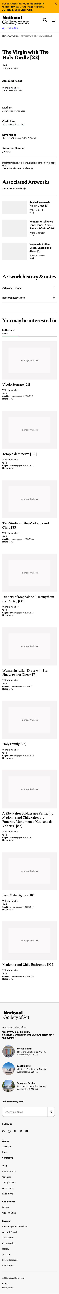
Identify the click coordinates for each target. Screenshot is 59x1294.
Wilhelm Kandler (10, 87)
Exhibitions (7, 1193)
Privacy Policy (7, 1287)
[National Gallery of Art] (29, 1015)
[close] (56, 4)
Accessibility (8, 1188)
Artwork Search (9, 1232)
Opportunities (9, 1212)
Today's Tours (9, 1182)
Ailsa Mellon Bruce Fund (13, 124)
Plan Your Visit (9, 1171)
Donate (5, 1207)
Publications (8, 1265)
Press (4, 1152)
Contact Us (7, 1157)
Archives (6, 1254)
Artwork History (11, 288)
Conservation (8, 1243)
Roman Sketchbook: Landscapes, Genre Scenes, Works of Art (42, 225)
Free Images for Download (14, 1226)
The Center (7, 1237)
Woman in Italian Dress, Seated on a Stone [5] (40, 248)
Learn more (26, 9)
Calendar (6, 1176)
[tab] (10, 332)
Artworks (13, 35)
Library (5, 1248)
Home (5, 35)
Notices (5, 1283)
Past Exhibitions (9, 1259)
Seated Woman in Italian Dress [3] (40, 203)
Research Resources (13, 297)
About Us (6, 1146)
